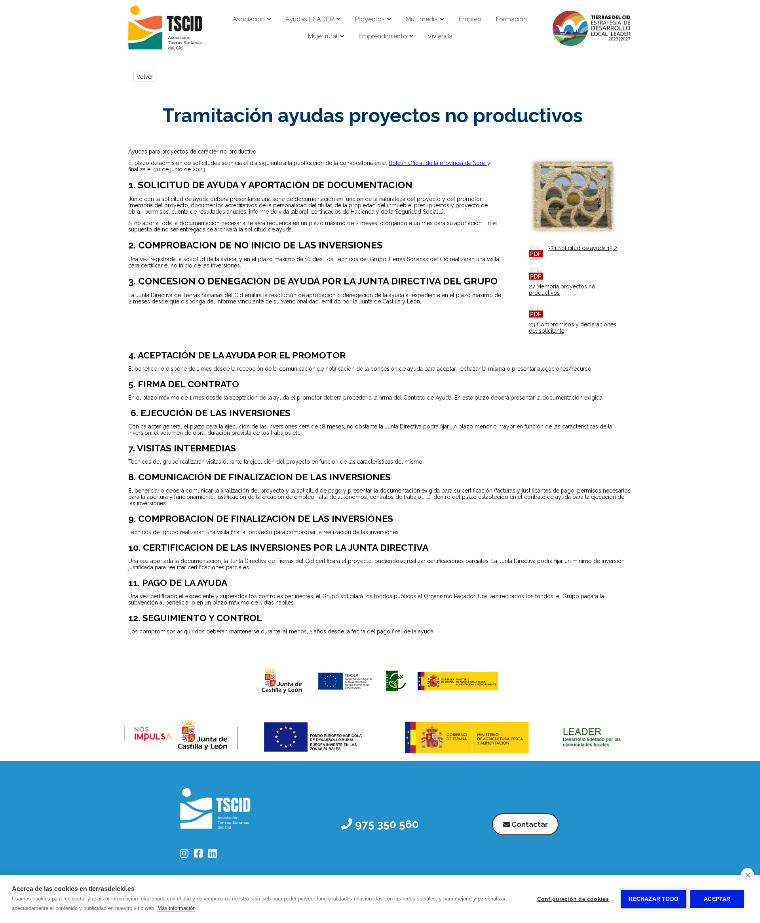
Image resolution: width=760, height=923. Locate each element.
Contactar (529, 824)
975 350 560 (385, 824)
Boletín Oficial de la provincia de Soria (438, 163)
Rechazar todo (653, 899)
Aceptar (717, 899)
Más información (177, 908)
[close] (747, 874)
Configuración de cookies (573, 899)
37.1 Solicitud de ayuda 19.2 (582, 248)
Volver (145, 77)
